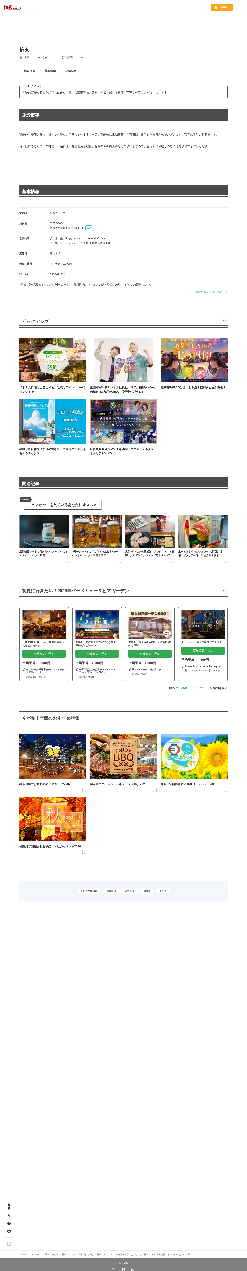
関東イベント (68, 1254)
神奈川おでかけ (85, 1254)
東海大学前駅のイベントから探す (168, 1254)
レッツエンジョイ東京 (30, 1254)
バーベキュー (184, 688)
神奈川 (112, 891)
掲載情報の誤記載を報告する (211, 291)
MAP (89, 228)
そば (163, 890)
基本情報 (30, 191)
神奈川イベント (104, 1254)
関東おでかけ (51, 1254)
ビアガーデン (203, 688)
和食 (147, 891)
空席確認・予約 (44, 653)
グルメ (130, 891)
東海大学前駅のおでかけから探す (132, 1254)
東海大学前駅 (89, 891)
